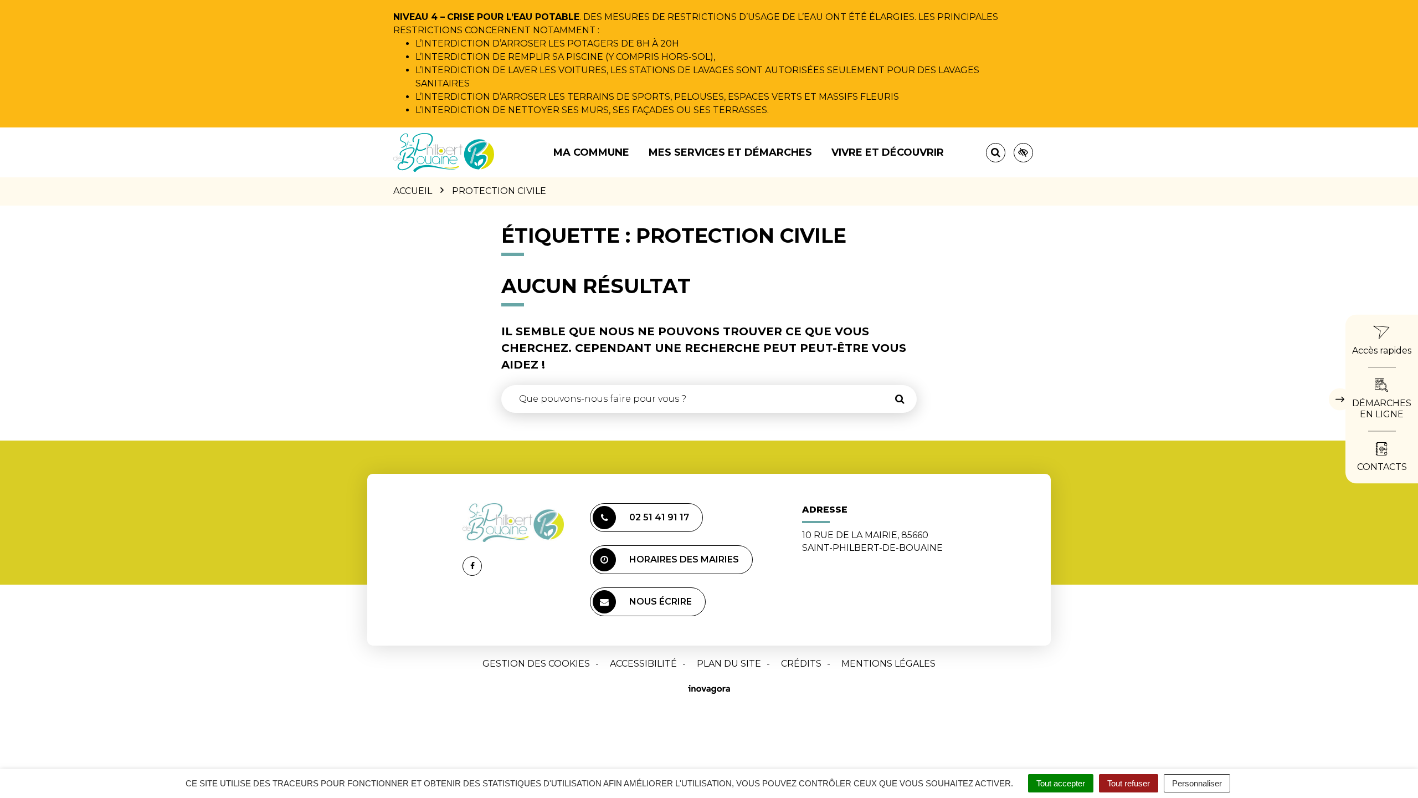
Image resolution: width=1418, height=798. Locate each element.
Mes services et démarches (730, 152)
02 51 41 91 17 (659, 517)
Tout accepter (1060, 783)
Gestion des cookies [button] (536, 663)
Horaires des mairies (684, 559)
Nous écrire (660, 601)
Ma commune (591, 152)
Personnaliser (1197, 783)
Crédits (801, 663)
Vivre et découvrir (887, 152)
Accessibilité (643, 663)
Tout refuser (1128, 783)
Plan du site (729, 663)
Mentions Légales (888, 663)
